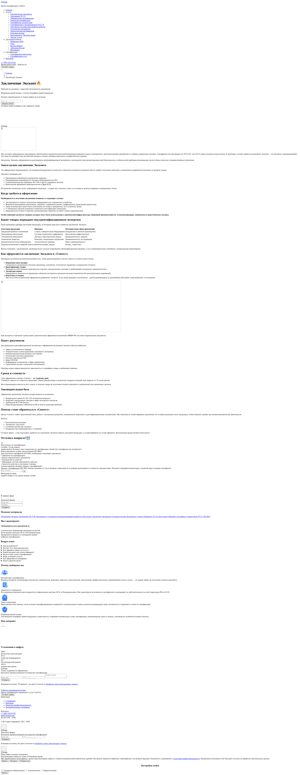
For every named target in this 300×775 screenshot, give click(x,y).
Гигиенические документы (21, 14)
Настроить (13, 761)
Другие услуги (16, 37)
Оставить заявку (8, 67)
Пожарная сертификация (20, 20)
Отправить (5, 680)
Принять (5, 761)
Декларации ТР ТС (18, 16)
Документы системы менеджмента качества (27, 27)
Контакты (9, 58)
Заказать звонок (7, 104)
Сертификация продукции (21, 54)
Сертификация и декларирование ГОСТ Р (27, 25)
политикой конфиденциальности (186, 759)
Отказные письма (17, 33)
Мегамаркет (15, 50)
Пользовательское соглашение (18, 707)
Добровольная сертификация (22, 18)
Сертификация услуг (18, 56)
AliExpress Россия (17, 48)
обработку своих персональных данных (62, 684)
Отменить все (25, 761)
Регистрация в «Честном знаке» (23, 35)
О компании (10, 701)
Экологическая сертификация (22, 31)
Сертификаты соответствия (21, 23)
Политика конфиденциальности (18, 705)
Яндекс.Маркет (16, 46)
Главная (9, 10)
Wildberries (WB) (16, 42)
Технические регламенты (20, 29)
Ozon (12, 44)
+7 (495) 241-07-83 (8, 62)
